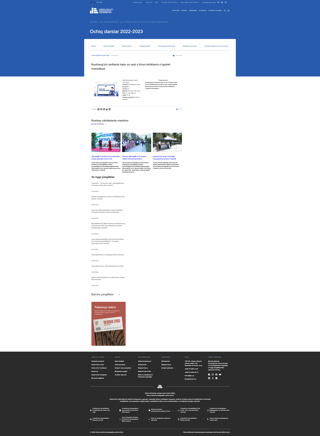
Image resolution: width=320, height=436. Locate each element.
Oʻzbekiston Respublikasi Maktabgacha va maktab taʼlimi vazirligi (220, 410)
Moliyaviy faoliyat (121, 371)
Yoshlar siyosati (120, 375)
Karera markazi (127, 46)
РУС (98, 2)
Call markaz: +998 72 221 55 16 (169, 2)
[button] (218, 2)
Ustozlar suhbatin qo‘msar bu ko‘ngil (216, 46)
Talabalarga (193, 10)
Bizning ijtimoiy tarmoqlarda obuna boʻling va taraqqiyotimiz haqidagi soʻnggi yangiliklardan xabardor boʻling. (218, 365)
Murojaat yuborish (137, 2)
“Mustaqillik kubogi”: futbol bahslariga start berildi (107, 266)
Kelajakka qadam (144, 46)
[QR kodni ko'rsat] (110, 109)
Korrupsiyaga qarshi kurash (209, 2)
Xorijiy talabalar (167, 368)
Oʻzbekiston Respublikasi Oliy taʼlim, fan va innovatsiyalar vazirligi (190, 410)
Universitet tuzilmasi (99, 368)
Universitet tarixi (97, 364)
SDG (156, 2)
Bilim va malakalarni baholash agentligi (145, 376)
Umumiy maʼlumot (97, 361)
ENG (101, 2)
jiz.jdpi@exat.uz (190, 379)
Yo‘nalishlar (202, 10)
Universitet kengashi (99, 375)
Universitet (175, 10)
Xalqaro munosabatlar (123, 368)
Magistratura (143, 368)
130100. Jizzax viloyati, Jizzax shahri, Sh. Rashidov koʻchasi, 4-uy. (193, 363)
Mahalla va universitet (190, 46)
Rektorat (94, 371)
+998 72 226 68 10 (191, 372)
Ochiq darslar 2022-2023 (110, 22)
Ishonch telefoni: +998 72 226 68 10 (190, 2)
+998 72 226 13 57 (191, 369)
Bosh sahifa (93, 22)
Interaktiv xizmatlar (215, 10)
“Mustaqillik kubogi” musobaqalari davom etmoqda (107, 254)
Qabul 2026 (149, 2)
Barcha (93, 46)
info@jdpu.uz (189, 375)
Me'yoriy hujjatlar (97, 378)
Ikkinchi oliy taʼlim (144, 371)
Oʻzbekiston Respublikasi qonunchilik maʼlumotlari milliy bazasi (130, 410)
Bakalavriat (142, 364)
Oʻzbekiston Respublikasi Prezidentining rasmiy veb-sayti (101, 410)
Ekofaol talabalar (109, 46)
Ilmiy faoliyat (119, 361)
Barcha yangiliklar (102, 294)
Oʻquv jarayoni (120, 364)
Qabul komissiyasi (144, 361)
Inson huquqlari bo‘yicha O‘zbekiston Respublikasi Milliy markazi (130, 419)
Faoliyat (184, 10)
